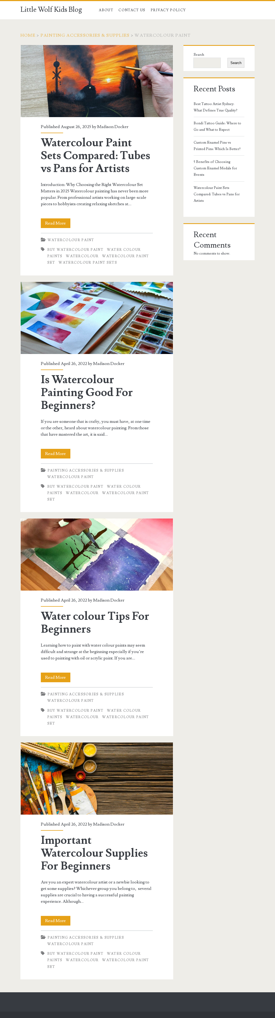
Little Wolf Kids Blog (51, 9)
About (106, 10)
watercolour (82, 256)
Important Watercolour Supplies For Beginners (97, 779)
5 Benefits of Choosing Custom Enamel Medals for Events (215, 168)
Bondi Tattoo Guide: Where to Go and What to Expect (217, 126)
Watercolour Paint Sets (88, 262)
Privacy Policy (168, 10)
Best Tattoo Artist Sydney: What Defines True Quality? (215, 107)
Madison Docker (112, 126)
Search (199, 55)
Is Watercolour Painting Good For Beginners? (97, 318)
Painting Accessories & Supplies (85, 35)
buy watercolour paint (75, 250)
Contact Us (131, 10)
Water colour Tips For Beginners (97, 555)
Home (27, 35)
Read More (57, 224)
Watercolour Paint (71, 240)
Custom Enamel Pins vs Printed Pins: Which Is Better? (217, 145)
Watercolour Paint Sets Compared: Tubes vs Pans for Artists (97, 81)
